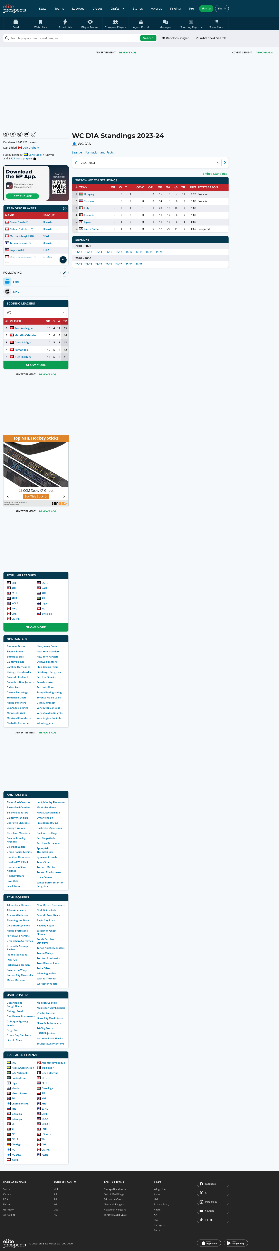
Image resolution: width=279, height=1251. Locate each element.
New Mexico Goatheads (51, 905)
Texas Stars (43, 862)
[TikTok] (33, 134)
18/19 (149, 252)
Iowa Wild (12, 881)
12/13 (88, 252)
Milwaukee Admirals (48, 812)
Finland (7, 1204)
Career (158, 1230)
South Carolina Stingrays (45, 940)
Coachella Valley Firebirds (16, 839)
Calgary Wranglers (17, 817)
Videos (98, 8)
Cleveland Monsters (18, 833)
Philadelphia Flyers (47, 667)
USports (46, 1134)
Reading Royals (46, 925)
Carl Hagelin (36, 155)
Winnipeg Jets (45, 723)
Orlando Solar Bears (48, 915)
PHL (43, 1093)
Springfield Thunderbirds (45, 850)
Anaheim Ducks (16, 646)
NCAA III (46, 1124)
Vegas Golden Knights (49, 713)
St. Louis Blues (45, 687)
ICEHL (15, 1160)
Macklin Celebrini (26, 335)
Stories (138, 8)
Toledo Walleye (45, 953)
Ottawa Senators (47, 661)
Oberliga (16, 1144)
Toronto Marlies (46, 867)
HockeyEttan (19, 1078)
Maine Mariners (16, 980)
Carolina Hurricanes (18, 667)
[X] (13, 134)
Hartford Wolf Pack (18, 862)
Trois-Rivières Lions (48, 963)
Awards (156, 8)
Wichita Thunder (46, 978)
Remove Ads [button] (264, 52)
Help (156, 1199)
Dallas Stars (14, 687)
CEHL (44, 1083)
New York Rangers (47, 656)
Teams (59, 8)
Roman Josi (22, 350)
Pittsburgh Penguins (49, 672)
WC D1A (16, 1154)
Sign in (222, 8)
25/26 (129, 264)
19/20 (159, 252)
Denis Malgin (23, 342)
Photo (157, 1209)
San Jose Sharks (46, 677)
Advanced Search (213, 38)
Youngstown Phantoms (50, 1043)
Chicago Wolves (16, 828)
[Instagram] (19, 134)
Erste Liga (47, 1088)
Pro (191, 8)
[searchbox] (80, 38)
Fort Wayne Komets (18, 935)
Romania (89, 215)
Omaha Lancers (46, 1013)
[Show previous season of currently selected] (76, 162)
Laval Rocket (14, 886)
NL (43, 608)
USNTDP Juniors (46, 1033)
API (155, 1214)
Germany (8, 1209)
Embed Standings (215, 174)
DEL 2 (14, 1139)
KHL (43, 593)
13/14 (98, 252)
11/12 (78, 252)
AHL (13, 588)
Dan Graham (31, 147)
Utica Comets (44, 877)
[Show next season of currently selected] (225, 162)
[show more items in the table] (63, 259)
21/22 (88, 264)
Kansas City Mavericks (20, 975)
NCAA (46, 236)
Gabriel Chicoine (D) (21, 229)
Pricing (175, 8)
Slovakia (47, 222)
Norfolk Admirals (46, 910)
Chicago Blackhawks (19, 672)
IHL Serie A (47, 1067)
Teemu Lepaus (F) (20, 243)
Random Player (177, 38)
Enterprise (160, 1225)
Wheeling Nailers (47, 973)
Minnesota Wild (16, 713)
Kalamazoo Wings (17, 970)
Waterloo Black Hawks (50, 1038)
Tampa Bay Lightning (49, 692)
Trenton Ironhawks (48, 958)
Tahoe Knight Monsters (51, 948)
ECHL (14, 593)
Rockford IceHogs (47, 833)
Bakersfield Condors (18, 807)
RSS (156, 1220)
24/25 (118, 264)
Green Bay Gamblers (19, 1035)
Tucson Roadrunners (49, 872)
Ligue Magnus (49, 1073)
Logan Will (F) (17, 250)
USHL (44, 583)
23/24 (108, 264)
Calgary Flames (15, 661)
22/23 (98, 264)
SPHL (14, 598)
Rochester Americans (49, 828)
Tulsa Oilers (43, 968)
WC (13, 1149)
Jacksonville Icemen (18, 965)
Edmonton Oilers (16, 697)
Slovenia (89, 201)
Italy (86, 208)
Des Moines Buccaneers (21, 1016)
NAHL (44, 588)
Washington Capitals (49, 718)
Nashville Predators (18, 723)
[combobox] (80, 38)
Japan (87, 222)
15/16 (118, 252)
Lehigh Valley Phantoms (51, 802)
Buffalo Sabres (15, 656)
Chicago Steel (15, 1011)
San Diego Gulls (46, 838)
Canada (7, 1194)
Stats (42, 8)
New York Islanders (48, 651)
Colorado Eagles (16, 846)
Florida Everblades (17, 930)
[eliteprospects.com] (14, 9)
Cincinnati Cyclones (18, 925)
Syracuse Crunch (47, 857)
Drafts (115, 8)
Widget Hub (160, 1189)
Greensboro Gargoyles (20, 941)
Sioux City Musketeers (50, 1018)
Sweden (7, 1189)
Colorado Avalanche (18, 677)
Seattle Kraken (45, 682)
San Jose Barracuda (48, 843)
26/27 (139, 264)
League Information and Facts (93, 152)
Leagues (78, 8)
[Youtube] (26, 134)
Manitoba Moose (46, 807)
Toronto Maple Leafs (49, 697)
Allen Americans (16, 910)
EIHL (44, 1078)
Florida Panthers (16, 702)
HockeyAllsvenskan (22, 1067)
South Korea (91, 229)
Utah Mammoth (46, 702)
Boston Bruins (15, 651)
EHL (13, 1098)
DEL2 (46, 250)
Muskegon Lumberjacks (51, 1008)
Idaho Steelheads (17, 954)
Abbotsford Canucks (18, 802)
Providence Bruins (47, 823)
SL (12, 1129)
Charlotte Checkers (18, 823)
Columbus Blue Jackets (20, 682)
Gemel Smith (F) (19, 222)
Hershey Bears (15, 876)
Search (148, 38)
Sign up (206, 8)
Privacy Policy (161, 1204)
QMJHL (15, 618)
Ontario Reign (45, 817)
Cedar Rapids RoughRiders (14, 1004)
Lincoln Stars (14, 1040)
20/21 (78, 264)
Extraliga (46, 613)
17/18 (139, 252)
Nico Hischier (23, 357)
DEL (13, 1134)
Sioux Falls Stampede (49, 1023)
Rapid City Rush (46, 920)
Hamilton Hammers (18, 857)
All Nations (9, 1214)
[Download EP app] (36, 183)
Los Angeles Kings (17, 708)
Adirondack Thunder (19, 905)
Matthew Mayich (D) (22, 236)
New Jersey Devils (47, 646)
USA (5, 1199)
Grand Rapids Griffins (19, 852)
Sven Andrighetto (25, 328)
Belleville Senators (17, 812)
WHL (14, 608)
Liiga (44, 603)
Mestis (15, 1088)
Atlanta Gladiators (17, 915)
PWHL (44, 1154)
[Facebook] (6, 134)
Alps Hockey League (53, 1062)
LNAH (44, 1129)
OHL (14, 613)
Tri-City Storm (45, 1028)
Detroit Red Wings (17, 692)
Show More (36, 365)
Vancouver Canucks (48, 708)
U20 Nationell (19, 1073)
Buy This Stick (34, 496)
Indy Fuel (12, 959)
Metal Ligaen (19, 1093)
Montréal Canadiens (19, 718)
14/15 (108, 252)
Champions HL (20, 1103)
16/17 (129, 252)
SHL (43, 598)
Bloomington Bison (18, 920)
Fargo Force (13, 1030)
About (157, 1194)
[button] (216, 23)
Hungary (89, 194)
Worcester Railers (47, 983)
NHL (14, 583)
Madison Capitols (47, 1002)
